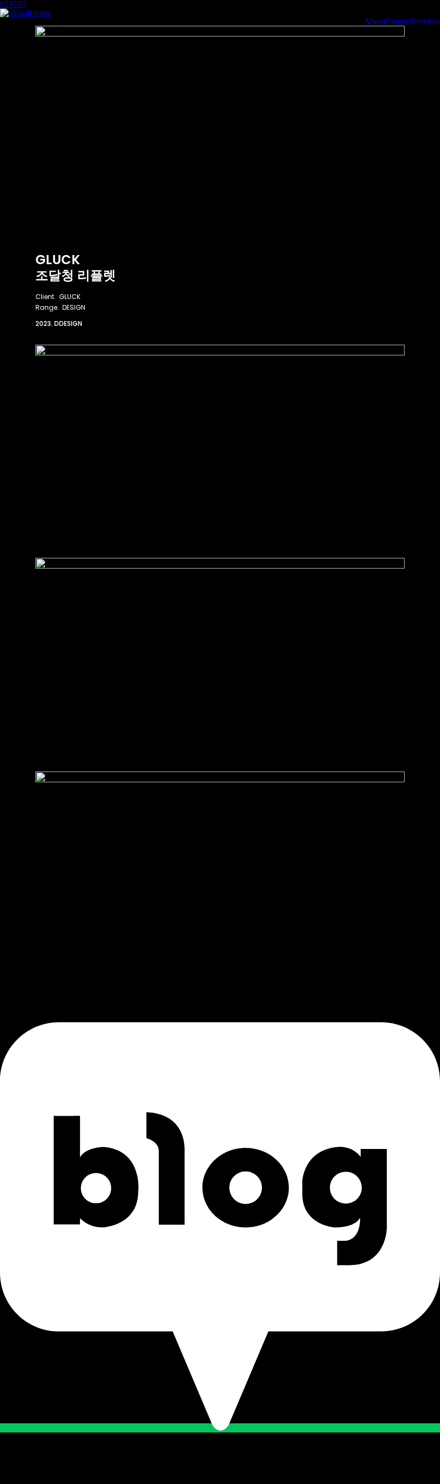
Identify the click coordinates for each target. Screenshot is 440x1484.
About (374, 21)
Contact (398, 21)
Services (426, 21)
